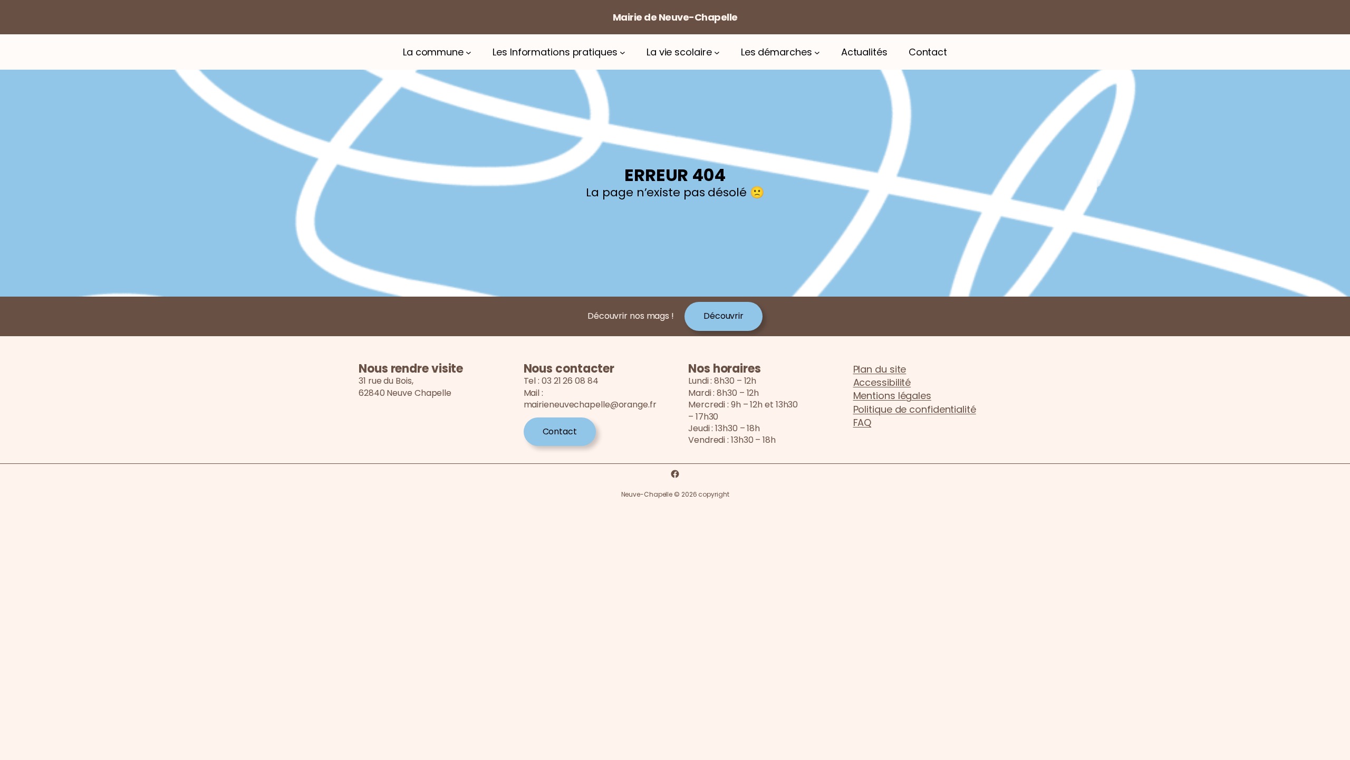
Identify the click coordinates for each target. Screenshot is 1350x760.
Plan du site (880, 369)
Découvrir (723, 316)
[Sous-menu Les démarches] (817, 52)
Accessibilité (882, 382)
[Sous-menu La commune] (468, 52)
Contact (560, 431)
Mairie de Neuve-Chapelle (675, 17)
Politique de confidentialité (914, 409)
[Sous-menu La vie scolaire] (717, 52)
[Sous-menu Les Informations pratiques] (622, 52)
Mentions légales (892, 395)
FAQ (862, 422)
